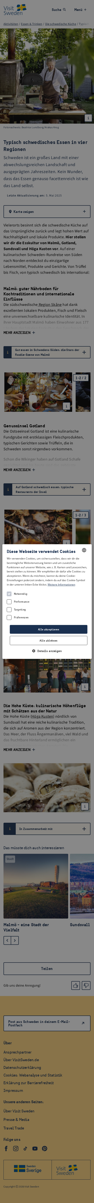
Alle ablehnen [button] (48, 640)
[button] (47, 650)
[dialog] (47, 601)
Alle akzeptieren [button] (48, 629)
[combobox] (84, 550)
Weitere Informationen (61, 584)
